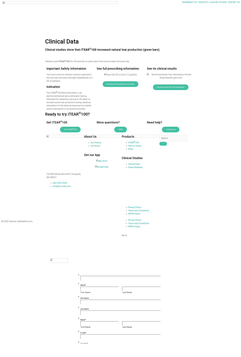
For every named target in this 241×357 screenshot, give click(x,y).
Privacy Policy (134, 207)
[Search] (163, 144)
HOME (185, 2)
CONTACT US (234, 2)
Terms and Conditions (138, 210)
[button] (193, 2)
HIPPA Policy (134, 213)
